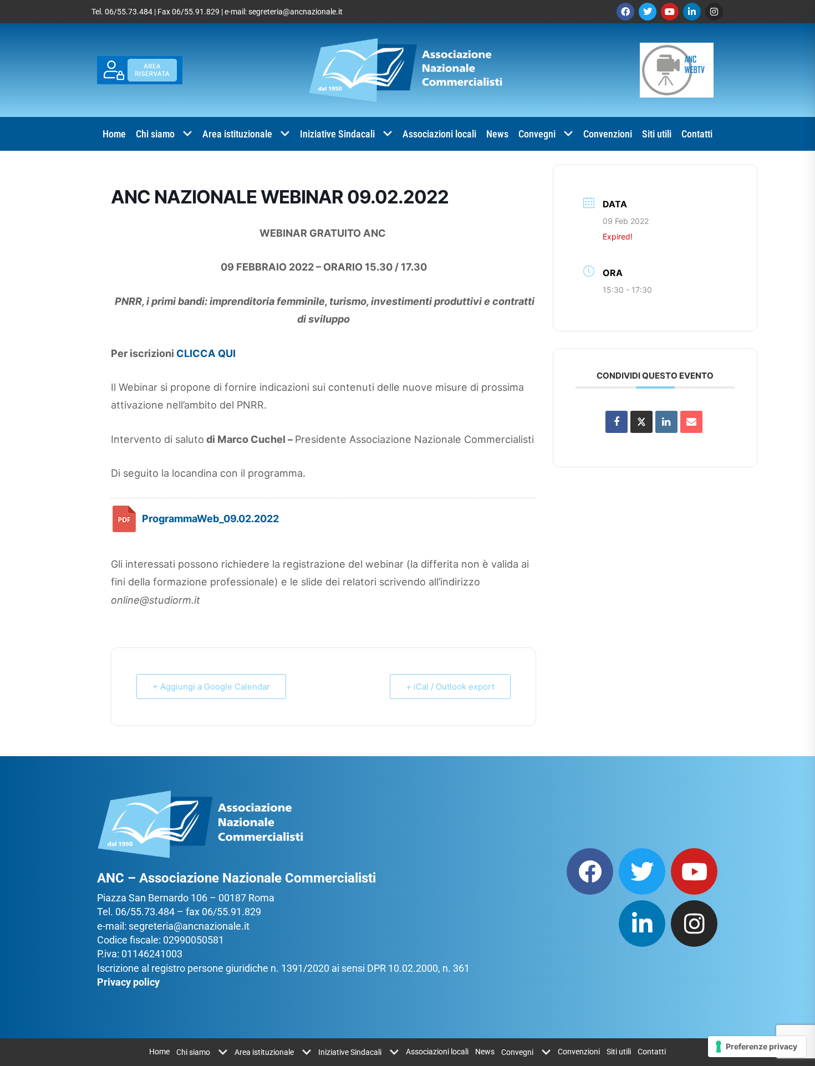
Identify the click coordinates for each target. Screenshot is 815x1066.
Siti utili (656, 134)
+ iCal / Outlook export (450, 686)
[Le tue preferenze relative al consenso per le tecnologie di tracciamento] (757, 1046)
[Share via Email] (691, 422)
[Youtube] (670, 12)
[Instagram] (714, 12)
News (497, 134)
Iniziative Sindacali (337, 134)
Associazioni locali (439, 134)
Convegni (537, 134)
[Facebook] (625, 12)
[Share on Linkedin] (666, 422)
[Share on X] (641, 422)
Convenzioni (607, 134)
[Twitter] (647, 12)
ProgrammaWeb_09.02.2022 (210, 518)
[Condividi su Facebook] (616, 422)
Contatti (696, 134)
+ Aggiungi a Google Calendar (211, 686)
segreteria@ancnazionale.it (295, 11)
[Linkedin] (692, 12)
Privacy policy (128, 982)
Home (114, 134)
